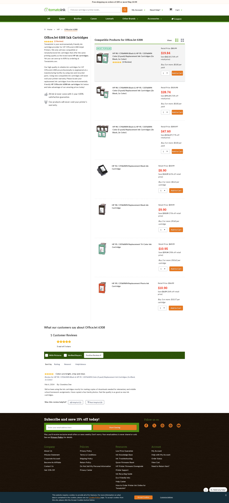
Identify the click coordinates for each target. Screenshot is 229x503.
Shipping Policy (86, 458)
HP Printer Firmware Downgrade (129, 466)
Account (156, 446)
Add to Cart (177, 73)
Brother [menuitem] (78, 18)
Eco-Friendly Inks (123, 477)
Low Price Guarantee (124, 451)
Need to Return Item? (160, 466)
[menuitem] (139, 10)
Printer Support (122, 470)
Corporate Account (52, 458)
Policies (84, 446)
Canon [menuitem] (94, 18)
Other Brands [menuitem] (128, 18)
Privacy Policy (57, 437)
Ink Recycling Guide (124, 474)
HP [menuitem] (48, 18)
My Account (156, 451)
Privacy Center (86, 470)
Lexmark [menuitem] (110, 18)
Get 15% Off (49, 470)
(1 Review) (58, 41)
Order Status (156, 458)
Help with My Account (160, 455)
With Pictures (55, 355)
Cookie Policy (94, 497)
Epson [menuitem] (62, 18)
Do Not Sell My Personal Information (95, 466)
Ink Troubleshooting (124, 458)
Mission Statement (52, 455)
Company (49, 446)
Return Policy (85, 462)
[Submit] (124, 9)
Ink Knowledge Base (124, 455)
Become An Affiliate (52, 462)
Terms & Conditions (88, 455)
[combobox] (97, 9)
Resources (121, 446)
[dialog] (114, 497)
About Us (48, 451)
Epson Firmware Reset (125, 462)
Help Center (121, 481)
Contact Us (49, 466)
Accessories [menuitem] (153, 18)
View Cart (155, 462)
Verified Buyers (75, 355)
